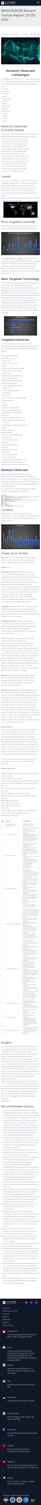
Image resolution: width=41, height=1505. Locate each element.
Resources (7, 1319)
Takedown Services (10, 1311)
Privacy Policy (8, 1325)
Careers (6, 1322)
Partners (6, 1317)
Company (6, 1308)
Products (6, 1314)
